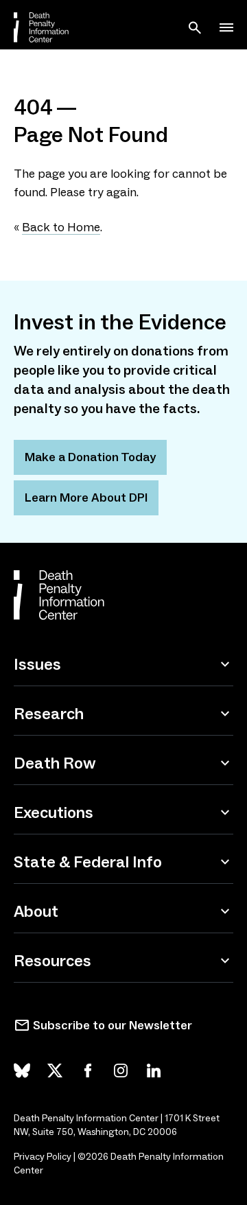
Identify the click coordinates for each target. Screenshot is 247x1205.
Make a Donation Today (90, 457)
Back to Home (61, 227)
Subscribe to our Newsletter (112, 1025)
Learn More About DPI (86, 497)
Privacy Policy (42, 1156)
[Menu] (226, 27)
